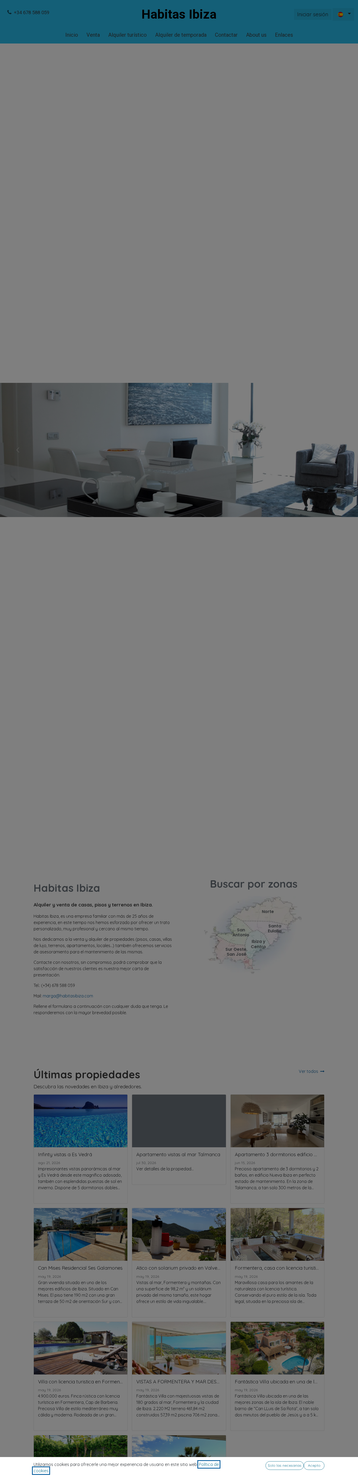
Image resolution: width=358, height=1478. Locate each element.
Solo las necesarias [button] (284, 1465)
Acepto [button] (314, 1465)
